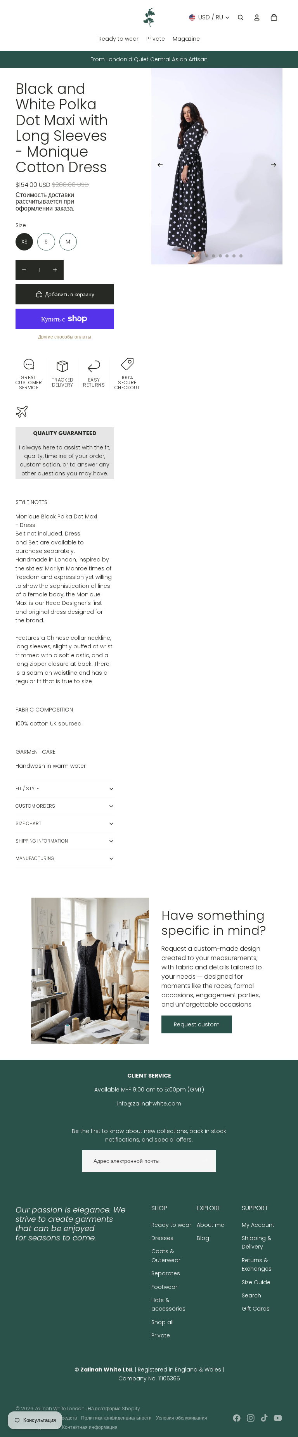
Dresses (162, 1238)
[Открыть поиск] (240, 17)
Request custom (197, 1024)
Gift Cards (256, 1309)
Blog (203, 1238)
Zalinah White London (60, 1408)
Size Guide (256, 1282)
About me (210, 1225)
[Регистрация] (205, 1161)
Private (160, 1335)
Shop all (162, 1322)
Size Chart (29, 823)
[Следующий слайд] (276, 166)
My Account (258, 1225)
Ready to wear (171, 1225)
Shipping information (42, 841)
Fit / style (27, 788)
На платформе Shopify (114, 1408)
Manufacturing (35, 858)
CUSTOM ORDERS (35, 806)
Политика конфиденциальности (116, 1418)
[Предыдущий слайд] (157, 166)
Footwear (164, 1287)
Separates (165, 1273)
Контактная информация (90, 1427)
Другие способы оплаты (64, 337)
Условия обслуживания (181, 1418)
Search (251, 1295)
